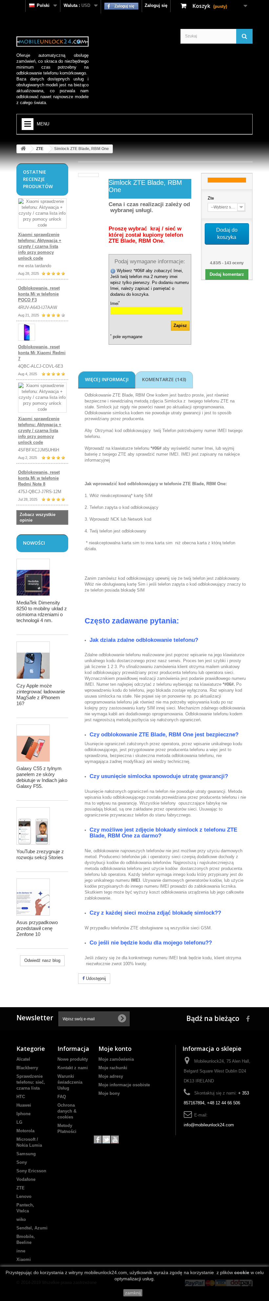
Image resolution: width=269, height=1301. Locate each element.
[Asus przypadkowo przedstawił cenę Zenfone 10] (33, 897)
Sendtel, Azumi (32, 1227)
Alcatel (23, 1059)
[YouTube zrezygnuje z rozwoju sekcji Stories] (33, 826)
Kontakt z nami (72, 1067)
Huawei (23, 1105)
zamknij (133, 1292)
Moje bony (109, 1093)
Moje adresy (110, 1076)
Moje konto (115, 1048)
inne (20, 1250)
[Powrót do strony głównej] (23, 149)
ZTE (39, 148)
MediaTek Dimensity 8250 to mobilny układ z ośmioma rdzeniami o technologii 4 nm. (41, 611)
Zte (211, 198)
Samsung (26, 1153)
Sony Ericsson (31, 1170)
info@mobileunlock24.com (209, 1124)
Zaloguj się (156, 5)
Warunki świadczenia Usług (69, 1082)
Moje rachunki (112, 1067)
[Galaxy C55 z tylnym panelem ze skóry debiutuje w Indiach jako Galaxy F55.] (33, 743)
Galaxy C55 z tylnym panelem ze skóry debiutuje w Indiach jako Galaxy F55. (41, 777)
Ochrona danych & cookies (66, 1111)
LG (19, 1122)
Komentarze (164, 379)
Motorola (25, 1130)
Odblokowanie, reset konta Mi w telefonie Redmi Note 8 (39, 478)
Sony (21, 1162)
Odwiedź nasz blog (42, 960)
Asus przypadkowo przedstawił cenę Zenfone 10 (37, 928)
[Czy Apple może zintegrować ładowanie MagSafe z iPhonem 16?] (33, 660)
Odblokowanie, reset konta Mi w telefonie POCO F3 (39, 294)
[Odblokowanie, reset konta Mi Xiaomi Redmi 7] (42, 332)
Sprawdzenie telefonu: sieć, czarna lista (30, 1082)
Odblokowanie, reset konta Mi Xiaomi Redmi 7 (42, 352)
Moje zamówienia (116, 1059)
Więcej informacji (107, 379)
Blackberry (27, 1067)
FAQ (61, 1096)
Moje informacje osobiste (124, 1084)
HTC (20, 1096)
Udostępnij (95, 978)
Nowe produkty (72, 1059)
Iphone (23, 1113)
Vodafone (25, 1179)
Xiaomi (23, 1259)
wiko (21, 1219)
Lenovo (23, 1196)
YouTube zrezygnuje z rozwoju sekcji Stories (40, 854)
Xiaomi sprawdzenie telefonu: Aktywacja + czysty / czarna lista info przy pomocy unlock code (39, 246)
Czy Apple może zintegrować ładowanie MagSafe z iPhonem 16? (40, 694)
